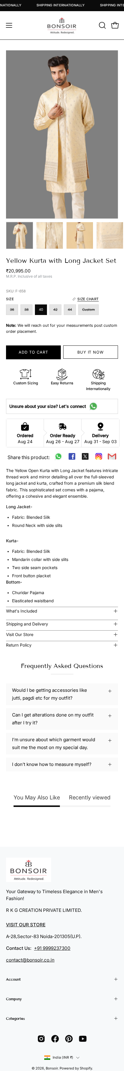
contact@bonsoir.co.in (30, 960)
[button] (102, 25)
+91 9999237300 (52, 948)
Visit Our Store (19, 634)
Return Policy (19, 645)
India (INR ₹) (63, 1057)
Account (13, 979)
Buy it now (90, 352)
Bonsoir (52, 1068)
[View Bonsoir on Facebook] (55, 1038)
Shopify (86, 1068)
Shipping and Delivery (27, 624)
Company (14, 999)
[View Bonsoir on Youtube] (82, 1038)
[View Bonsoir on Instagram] (41, 1038)
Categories (15, 1018)
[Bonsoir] (62, 25)
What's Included (21, 611)
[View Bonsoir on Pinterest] (68, 1038)
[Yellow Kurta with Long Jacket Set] (19, 235)
